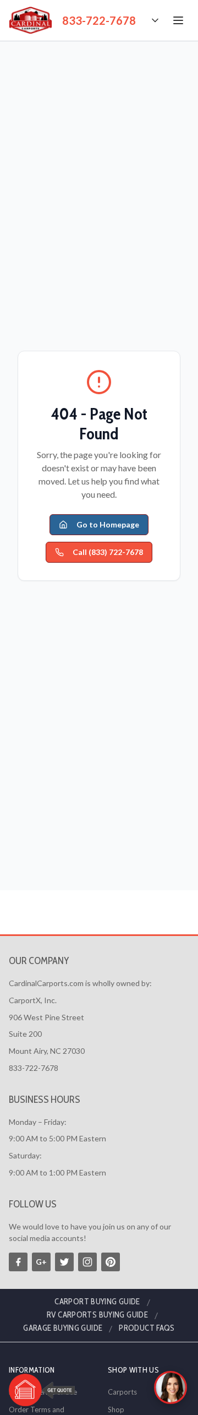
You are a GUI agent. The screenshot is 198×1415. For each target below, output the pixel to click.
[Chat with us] (170, 1387)
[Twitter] (64, 1262)
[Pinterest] (110, 1262)
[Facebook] (18, 1262)
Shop (116, 1409)
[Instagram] (87, 1262)
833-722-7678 (99, 20)
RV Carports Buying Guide (97, 1315)
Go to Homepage (107, 524)
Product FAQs (147, 1328)
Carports (122, 1391)
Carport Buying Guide (97, 1302)
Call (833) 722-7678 (108, 552)
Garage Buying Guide (62, 1328)
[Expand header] (155, 20)
